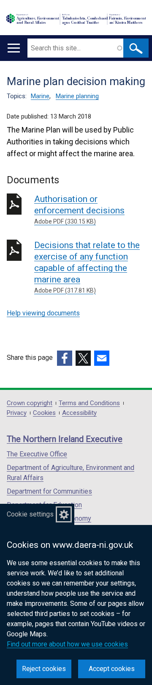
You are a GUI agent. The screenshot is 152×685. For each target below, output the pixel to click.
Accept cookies (112, 669)
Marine (40, 96)
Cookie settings (30, 514)
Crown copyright (29, 403)
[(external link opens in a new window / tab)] (64, 358)
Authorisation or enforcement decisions (79, 209)
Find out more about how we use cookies (67, 644)
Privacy (17, 413)
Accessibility (79, 413)
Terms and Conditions (89, 403)
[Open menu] (13, 48)
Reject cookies (44, 669)
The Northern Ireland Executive (64, 439)
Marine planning (77, 96)
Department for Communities (49, 491)
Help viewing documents (43, 313)
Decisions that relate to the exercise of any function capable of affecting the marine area (87, 267)
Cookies (44, 413)
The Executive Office (37, 454)
